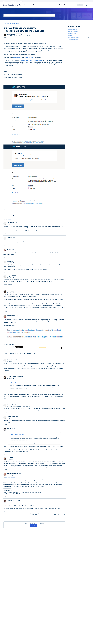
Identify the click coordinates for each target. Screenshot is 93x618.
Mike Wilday (10, 377)
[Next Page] (62, 219)
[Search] (75, 5)
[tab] (6, 215)
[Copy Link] (29, 35)
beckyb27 (9, 276)
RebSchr (9, 428)
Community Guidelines (73, 39)
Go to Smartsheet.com (84, 1)
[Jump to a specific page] (64, 219)
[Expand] (34, 392)
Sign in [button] (33, 525)
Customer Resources (73, 31)
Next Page (34, 514)
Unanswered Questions (79, 37)
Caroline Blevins (11, 359)
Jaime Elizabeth (10, 500)
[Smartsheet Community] (12, 5)
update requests (17, 57)
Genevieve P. (25, 35)
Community (6, 1)
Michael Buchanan (11, 315)
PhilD (8, 458)
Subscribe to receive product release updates (30, 60)
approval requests (28, 57)
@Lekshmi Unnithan (10, 477)
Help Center (13, 1)
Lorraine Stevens (11, 416)
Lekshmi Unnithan (11, 34)
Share (5, 209)
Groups (70, 35)
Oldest (9, 219)
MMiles (8, 291)
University (20, 1)
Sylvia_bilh (9, 261)
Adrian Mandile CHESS (12, 473)
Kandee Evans (10, 249)
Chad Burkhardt (10, 222)
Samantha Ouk (10, 404)
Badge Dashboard (72, 33)
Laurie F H (9, 237)
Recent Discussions (72, 29)
